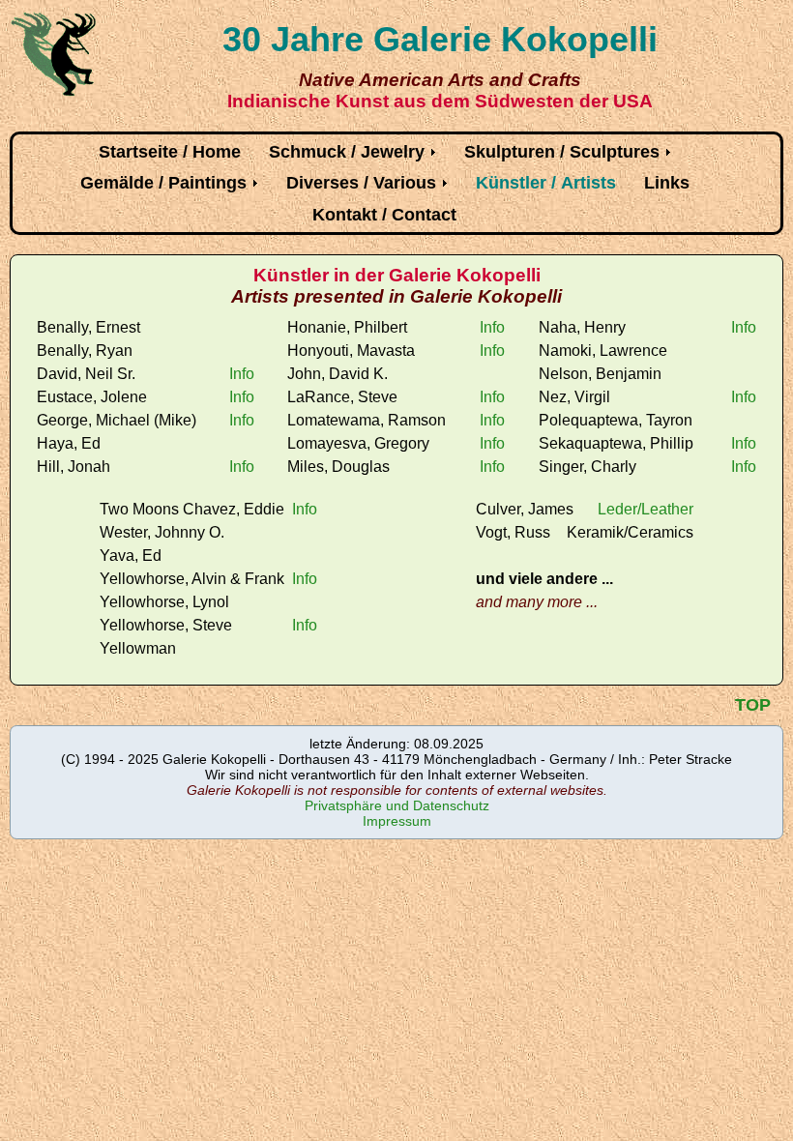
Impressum (397, 821)
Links (667, 182)
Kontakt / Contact (384, 214)
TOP (753, 705)
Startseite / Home (170, 151)
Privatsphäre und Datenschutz (397, 805)
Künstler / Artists (546, 182)
